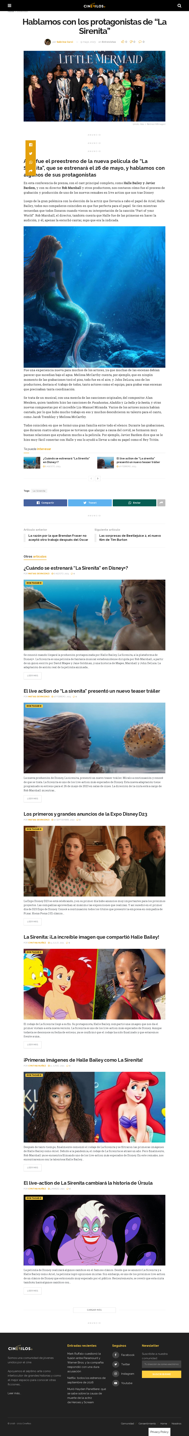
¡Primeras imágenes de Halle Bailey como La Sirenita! (83, 1060)
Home (11, 11)
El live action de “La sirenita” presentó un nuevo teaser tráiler (92, 691)
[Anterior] (91, 478)
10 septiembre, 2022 (64, 820)
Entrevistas (22, 11)
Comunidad (127, 1423)
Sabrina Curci (65, 42)
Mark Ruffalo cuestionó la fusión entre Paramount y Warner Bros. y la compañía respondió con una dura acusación (85, 1362)
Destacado (34, 583)
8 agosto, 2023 (52, 466)
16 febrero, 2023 (127, 466)
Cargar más (94, 1310)
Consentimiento (147, 1423)
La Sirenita (39, 491)
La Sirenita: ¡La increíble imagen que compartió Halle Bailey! (91, 937)
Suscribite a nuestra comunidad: (155, 1356)
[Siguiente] (98, 478)
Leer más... (14, 1393)
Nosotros (176, 1423)
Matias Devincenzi (38, 573)
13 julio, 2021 (57, 943)
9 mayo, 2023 (88, 42)
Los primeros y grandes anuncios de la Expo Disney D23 (85, 814)
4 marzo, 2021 (57, 1189)
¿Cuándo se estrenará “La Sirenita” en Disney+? (76, 568)
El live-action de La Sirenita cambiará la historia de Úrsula (88, 1183)
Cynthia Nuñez (37, 943)
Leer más (32, 675)
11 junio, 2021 (57, 1066)
